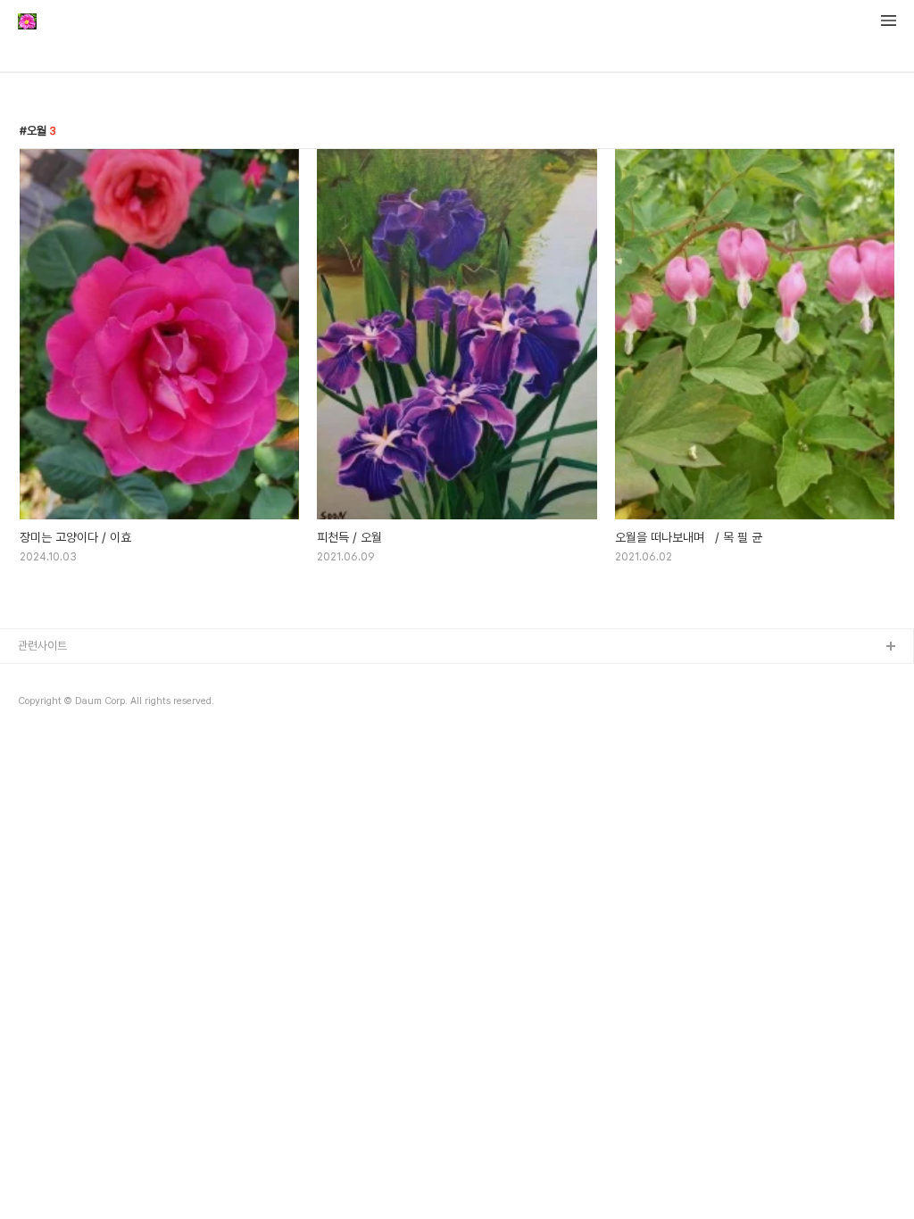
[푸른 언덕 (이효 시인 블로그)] (27, 23)
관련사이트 (42, 645)
